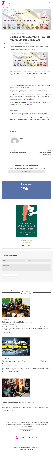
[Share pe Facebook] (4, 35)
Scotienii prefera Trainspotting (18, 152)
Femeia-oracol (26, 239)
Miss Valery (6, 365)
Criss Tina (5, 324)
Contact (26, 445)
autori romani (18, 130)
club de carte (31, 130)
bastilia (25, 130)
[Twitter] (28, 449)
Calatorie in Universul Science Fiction (17, 322)
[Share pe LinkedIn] (4, 43)
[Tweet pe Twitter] (4, 39)
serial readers (14, 131)
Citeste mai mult (6, 332)
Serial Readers (3, 3)
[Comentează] (4, 47)
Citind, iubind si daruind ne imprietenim (18, 403)
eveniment (45, 130)
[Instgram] (30, 449)
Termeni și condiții (25, 443)
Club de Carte (12, 33)
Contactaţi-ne (26, 430)
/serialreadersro (27, 184)
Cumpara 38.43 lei (26, 245)
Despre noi (16, 443)
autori (11, 130)
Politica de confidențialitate (39, 443)
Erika (12, 43)
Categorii (6, 7)
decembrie (39, 130)
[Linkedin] (32, 449)
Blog (8, 3)
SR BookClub (23, 33)
